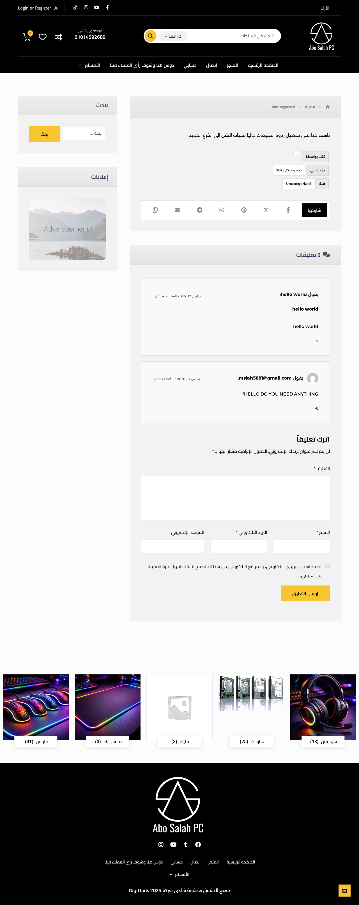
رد (316, 340)
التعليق (322, 468)
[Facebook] (198, 844)
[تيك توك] (75, 7)
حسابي (177, 862)
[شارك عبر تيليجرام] (199, 210)
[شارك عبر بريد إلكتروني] (177, 210)
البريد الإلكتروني (251, 532)
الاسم (323, 532)
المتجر (213, 862)
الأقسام (182, 874)
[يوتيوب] (96, 7)
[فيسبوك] (107, 7)
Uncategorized (298, 184)
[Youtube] (173, 844)
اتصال (195, 862)
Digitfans (139, 890)
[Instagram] (161, 844)
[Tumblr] (185, 844)
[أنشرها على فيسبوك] (288, 210)
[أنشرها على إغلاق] (266, 210)
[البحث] (154, 36)
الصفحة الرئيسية (241, 862)
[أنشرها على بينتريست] (244, 210)
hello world (294, 294)
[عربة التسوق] (27, 36)
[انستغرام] (86, 7)
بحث (44, 134)
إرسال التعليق (305, 593)
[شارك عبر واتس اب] (221, 210)
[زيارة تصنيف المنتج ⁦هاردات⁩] (251, 692)
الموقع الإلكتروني (187, 532)
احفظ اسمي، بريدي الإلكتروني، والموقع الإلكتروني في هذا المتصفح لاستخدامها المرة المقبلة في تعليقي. (234, 571)
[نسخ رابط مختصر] (155, 210)
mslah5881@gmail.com (265, 378)
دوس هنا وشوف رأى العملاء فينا (133, 862)
